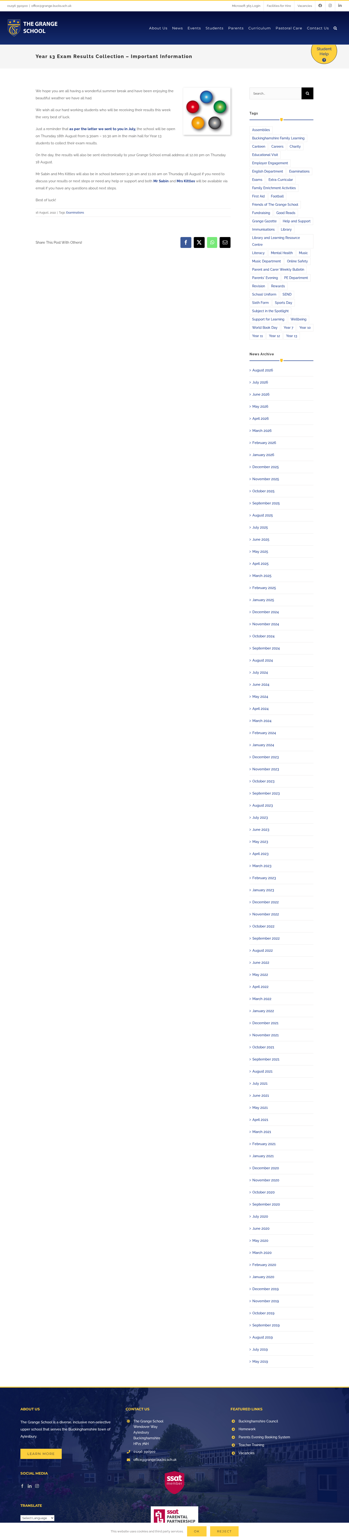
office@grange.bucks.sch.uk (51, 6)
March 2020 (262, 1253)
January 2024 (263, 745)
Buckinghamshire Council (258, 1421)
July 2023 (260, 817)
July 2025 (260, 527)
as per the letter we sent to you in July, (102, 129)
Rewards (278, 286)
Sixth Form (260, 303)
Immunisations (263, 229)
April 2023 (260, 854)
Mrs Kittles (186, 181)
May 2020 (260, 1240)
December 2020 (265, 1168)
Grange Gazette (264, 221)
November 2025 (265, 479)
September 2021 (265, 1059)
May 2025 (260, 551)
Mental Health (282, 253)
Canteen (258, 146)
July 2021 (260, 1083)
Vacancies (247, 1453)
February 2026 (264, 443)
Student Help (324, 51)
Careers (277, 146)
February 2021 (264, 1144)
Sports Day (283, 303)
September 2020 (266, 1204)
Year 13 (291, 336)
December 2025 (265, 467)
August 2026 (262, 370)
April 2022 (260, 987)
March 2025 (261, 576)
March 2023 (261, 866)
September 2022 (266, 938)
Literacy (258, 253)
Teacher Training (251, 1445)
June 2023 (260, 829)
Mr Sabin (161, 181)
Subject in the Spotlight (270, 311)
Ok (197, 1531)
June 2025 (260, 539)
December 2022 (265, 902)
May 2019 (260, 1361)
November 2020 (265, 1180)
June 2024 (260, 684)
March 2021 (261, 1132)
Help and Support (297, 221)
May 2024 (260, 697)
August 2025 (262, 515)
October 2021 (263, 1047)
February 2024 (264, 733)
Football (277, 196)
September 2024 (266, 648)
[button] (335, 28)
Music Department (266, 261)
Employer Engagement (270, 163)
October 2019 (263, 1313)
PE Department (296, 278)
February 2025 (264, 588)
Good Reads (285, 213)
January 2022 (263, 1011)
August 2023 (262, 805)
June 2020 (260, 1228)
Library (286, 229)
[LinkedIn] (30, 1486)
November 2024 (265, 624)
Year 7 (288, 327)
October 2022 (263, 926)
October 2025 (263, 491)
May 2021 (260, 1108)
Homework (247, 1429)
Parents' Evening (265, 278)
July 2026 (260, 382)
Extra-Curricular (281, 180)
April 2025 (260, 564)
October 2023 (263, 781)
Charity (295, 146)
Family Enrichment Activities (274, 188)
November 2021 (265, 1035)
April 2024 (260, 709)
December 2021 (265, 1023)
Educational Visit (265, 155)
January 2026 (263, 455)
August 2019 (262, 1337)
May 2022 (260, 975)
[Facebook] (22, 1486)
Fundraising (261, 213)
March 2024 (261, 721)
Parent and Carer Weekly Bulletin (278, 269)
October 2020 (263, 1192)
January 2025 (263, 600)
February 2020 (264, 1265)
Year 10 (305, 327)
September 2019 (266, 1325)
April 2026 (260, 418)
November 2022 (265, 914)
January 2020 (263, 1277)
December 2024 (265, 612)
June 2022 (260, 962)
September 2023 (266, 793)
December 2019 (265, 1289)
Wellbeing (299, 319)
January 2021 (263, 1156)
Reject (224, 1531)
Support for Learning (268, 319)
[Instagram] (37, 1486)
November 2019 (265, 1301)
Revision (258, 286)
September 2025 (266, 503)
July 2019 (260, 1349)
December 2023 (265, 757)
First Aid (258, 196)
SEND (287, 294)
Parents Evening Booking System (264, 1437)
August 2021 (262, 1071)
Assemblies (261, 130)
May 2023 (260, 842)
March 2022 (261, 999)
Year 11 (257, 336)
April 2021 (260, 1120)
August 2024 (262, 660)
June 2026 (260, 394)
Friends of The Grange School (275, 204)
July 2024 (260, 672)
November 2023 (265, 769)
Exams (257, 180)
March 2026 (262, 431)
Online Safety (297, 261)
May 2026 (260, 406)
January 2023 (263, 890)
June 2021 (260, 1095)
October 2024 (263, 636)
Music (303, 253)
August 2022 (262, 950)
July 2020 (260, 1216)
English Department (267, 171)
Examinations (75, 212)
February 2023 (264, 878)
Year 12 (274, 336)
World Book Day (265, 327)
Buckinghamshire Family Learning (278, 138)
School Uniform (264, 294)
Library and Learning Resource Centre (276, 241)
